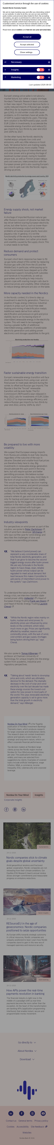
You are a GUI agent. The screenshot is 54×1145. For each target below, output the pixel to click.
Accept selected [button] (27, 44)
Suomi (23, 8)
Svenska (17, 8)
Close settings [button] (26, 52)
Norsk (11, 8)
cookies (19, 30)
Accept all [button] (27, 37)
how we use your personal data (38, 30)
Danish (5, 8)
